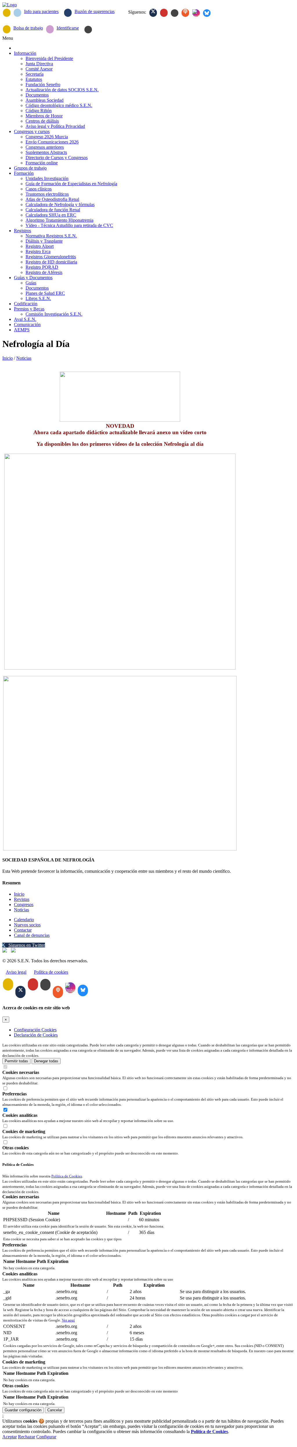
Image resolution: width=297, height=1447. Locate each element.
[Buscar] (88, 29)
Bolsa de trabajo (28, 28)
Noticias (23, 358)
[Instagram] (196, 13)
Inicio (7, 358)
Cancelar (54, 1410)
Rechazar (26, 1436)
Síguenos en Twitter (26, 945)
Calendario (24, 919)
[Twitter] (153, 13)
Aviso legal (16, 972)
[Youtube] (164, 13)
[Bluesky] (207, 13)
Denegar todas (46, 1061)
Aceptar (9, 1436)
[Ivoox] (185, 13)
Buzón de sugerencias (95, 11)
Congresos (23, 904)
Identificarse (68, 28)
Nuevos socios (27, 924)
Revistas (21, 899)
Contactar (23, 930)
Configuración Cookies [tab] (35, 1029)
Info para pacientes (41, 11)
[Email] (6, 13)
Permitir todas (16, 1061)
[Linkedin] (174, 13)
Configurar (46, 1436)
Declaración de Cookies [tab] (36, 1034)
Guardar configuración (23, 1410)
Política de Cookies (66, 1176)
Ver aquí (68, 1320)
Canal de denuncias (32, 935)
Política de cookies (51, 972)
